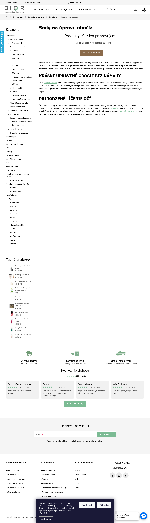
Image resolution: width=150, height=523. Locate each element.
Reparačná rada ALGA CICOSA (20, 180)
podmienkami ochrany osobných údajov (87, 441)
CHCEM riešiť (10, 163)
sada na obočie (50, 82)
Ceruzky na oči (17, 62)
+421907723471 (122, 462)
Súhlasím (104, 505)
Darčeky (9, 140)
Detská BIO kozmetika (18, 107)
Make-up (15, 50)
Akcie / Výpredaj (11, 195)
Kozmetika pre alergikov (14, 144)
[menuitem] (41, 9)
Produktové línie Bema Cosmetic (17, 184)
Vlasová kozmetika (16, 39)
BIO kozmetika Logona (14, 475)
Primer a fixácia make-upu (21, 99)
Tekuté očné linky (18, 69)
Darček (77, 488)
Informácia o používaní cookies (52, 492)
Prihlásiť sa (106, 434)
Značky (8, 199)
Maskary (15, 65)
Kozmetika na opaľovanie (19, 110)
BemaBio (13, 187)
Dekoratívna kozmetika (18, 47)
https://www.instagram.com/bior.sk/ (119, 475)
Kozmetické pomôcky (19, 95)
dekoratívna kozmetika (127, 111)
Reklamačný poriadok (33, 2)
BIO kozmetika (11, 35)
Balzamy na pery (12, 166)
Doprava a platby (47, 483)
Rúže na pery (16, 84)
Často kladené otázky (48, 496)
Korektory (15, 58)
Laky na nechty (17, 88)
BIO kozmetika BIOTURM (15, 488)
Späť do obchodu (91, 53)
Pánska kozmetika (16, 129)
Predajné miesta (80, 475)
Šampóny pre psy (18, 125)
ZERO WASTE (11, 170)
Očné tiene (15, 73)
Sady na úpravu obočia (23, 77)
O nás (77, 483)
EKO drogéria (10, 148)
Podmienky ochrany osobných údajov (54, 488)
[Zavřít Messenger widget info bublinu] (116, 512)
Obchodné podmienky (13, 2)
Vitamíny (9, 151)
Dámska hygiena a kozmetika (20, 118)
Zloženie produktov (13, 492)
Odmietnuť (87, 505)
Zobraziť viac (75, 403)
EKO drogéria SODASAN (14, 483)
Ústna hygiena (15, 114)
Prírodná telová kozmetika (19, 103)
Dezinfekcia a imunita (13, 159)
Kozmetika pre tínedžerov (19, 133)
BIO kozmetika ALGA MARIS (16, 479)
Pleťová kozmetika (16, 43)
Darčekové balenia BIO (14, 155)
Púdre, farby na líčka (19, 54)
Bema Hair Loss (15, 191)
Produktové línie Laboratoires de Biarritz (17, 175)
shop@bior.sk (120, 467)
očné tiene (114, 108)
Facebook (112, 475)
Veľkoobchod (79, 479)
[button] (143, 515)
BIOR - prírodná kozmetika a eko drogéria (126, 475)
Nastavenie (46, 519)
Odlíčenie (15, 92)
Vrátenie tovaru (46, 479)
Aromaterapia (11, 137)
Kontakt (78, 470)
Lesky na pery (17, 80)
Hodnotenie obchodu (75, 370)
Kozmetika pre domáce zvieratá (21, 122)
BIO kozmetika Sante (13, 470)
